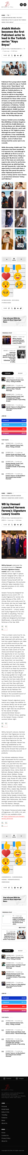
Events (15, 337)
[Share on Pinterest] (14, 55)
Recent (20, 373)
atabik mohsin (6, 300)
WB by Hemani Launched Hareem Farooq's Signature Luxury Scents (18, 341)
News (3, 1120)
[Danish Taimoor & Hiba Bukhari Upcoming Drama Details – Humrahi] (3, 406)
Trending (4, 1115)
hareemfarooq (6, 877)
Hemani (4, 879)
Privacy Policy (6, 1138)
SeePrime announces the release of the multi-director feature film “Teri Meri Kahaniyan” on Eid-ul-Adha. (9, 357)
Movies (6, 350)
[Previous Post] (6, 340)
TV (8, 15)
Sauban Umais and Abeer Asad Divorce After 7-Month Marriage (15, 389)
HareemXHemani (17, 877)
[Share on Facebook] (8, 55)
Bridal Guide (5, 1109)
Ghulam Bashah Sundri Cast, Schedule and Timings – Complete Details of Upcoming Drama (15, 398)
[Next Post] (21, 354)
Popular (7, 373)
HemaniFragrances (14, 879)
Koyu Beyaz (15, 300)
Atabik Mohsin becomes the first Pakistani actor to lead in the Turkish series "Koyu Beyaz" (9, 936)
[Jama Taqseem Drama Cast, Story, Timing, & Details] (3, 379)
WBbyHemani (5, 882)
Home (3, 15)
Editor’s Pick (5, 1112)
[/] (21, 4)
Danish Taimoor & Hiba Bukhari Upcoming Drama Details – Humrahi (16, 408)
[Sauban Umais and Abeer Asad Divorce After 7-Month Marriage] (3, 387)
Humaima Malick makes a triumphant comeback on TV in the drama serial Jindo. (19, 921)
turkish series (6, 303)
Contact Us (5, 1135)
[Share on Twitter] (11, 55)
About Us (4, 1123)
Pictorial (4, 1106)
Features (4, 1118)
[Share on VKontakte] (17, 55)
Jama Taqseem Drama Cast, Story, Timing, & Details (15, 381)
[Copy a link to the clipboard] (20, 55)
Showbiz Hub (10, 378)
